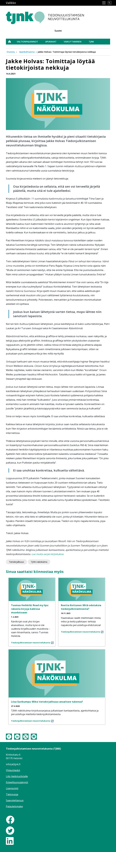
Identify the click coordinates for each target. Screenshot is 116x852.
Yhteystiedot (13, 770)
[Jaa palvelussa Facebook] (9, 736)
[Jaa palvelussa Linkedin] (17, 736)
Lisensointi (12, 788)
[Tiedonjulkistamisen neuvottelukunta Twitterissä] (10, 830)
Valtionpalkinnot (27, 41)
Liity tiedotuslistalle (17, 776)
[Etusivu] (52, 16)
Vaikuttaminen (72, 41)
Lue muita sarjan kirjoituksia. (47, 554)
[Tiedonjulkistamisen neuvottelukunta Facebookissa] (10, 819)
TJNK (91, 41)
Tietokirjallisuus (16, 561)
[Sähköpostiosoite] (34, 736)
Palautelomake (14, 806)
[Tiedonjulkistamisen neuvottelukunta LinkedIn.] (10, 840)
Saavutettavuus (15, 800)
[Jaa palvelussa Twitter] (26, 736)
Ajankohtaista (27, 51)
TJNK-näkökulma (39, 561)
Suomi (58, 30)
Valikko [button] (11, 3)
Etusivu (11, 41)
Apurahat (50, 41)
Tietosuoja (12, 794)
